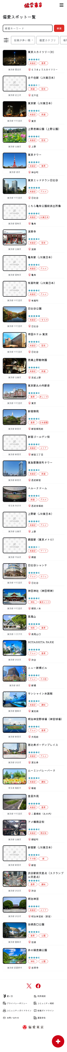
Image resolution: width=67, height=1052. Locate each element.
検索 (59, 28)
